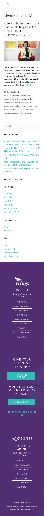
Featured (15, 92)
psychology (22, 109)
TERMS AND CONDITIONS (28, 507)
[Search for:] (22, 126)
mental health (25, 106)
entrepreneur (9, 99)
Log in (6, 245)
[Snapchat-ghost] (24, 411)
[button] (39, 6)
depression (25, 95)
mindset (13, 109)
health (6, 106)
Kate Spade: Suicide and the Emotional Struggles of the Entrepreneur (21, 26)
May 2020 (8, 193)
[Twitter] (13, 411)
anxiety (9, 95)
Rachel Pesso (19, 509)
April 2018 (8, 204)
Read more (30, 85)
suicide (21, 113)
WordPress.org (11, 256)
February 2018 (10, 208)
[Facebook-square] (9, 411)
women (28, 113)
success (14, 113)
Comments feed (11, 252)
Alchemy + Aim (29, 509)
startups (7, 113)
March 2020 (9, 197)
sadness (30, 109)
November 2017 (11, 212)
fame (32, 99)
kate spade (14, 106)
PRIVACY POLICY (12, 507)
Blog (8, 92)
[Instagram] (16, 411)
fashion (7, 102)
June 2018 (8, 201)
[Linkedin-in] (20, 411)
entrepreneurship (22, 99)
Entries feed (9, 249)
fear (12, 102)
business (16, 95)
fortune (32, 102)
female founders (21, 102)
